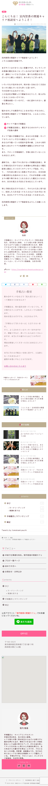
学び (25, 503)
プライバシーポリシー (15, 780)
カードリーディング (26, 508)
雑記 (4, 11)
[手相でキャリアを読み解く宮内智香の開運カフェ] (24, 4)
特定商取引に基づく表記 (32, 780)
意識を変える (26, 510)
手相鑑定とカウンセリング (25, 516)
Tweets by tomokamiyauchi (14, 530)
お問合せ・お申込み (13, 571)
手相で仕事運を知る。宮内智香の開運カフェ (23, 555)
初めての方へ (10, 566)
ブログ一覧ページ (12, 560)
